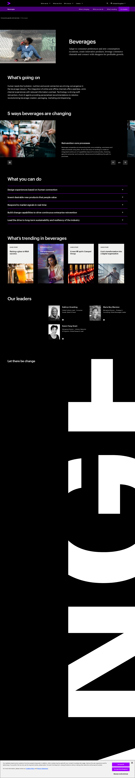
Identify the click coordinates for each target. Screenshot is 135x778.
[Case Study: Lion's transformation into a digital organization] (111, 263)
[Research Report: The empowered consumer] (51, 263)
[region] (67, 769)
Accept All (121, 764)
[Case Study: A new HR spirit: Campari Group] (81, 263)
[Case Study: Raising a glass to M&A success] (20, 263)
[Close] (132, 763)
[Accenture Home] (13, 3)
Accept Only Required (120, 769)
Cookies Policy (30, 768)
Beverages (11, 9)
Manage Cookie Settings (121, 773)
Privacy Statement (42, 768)
